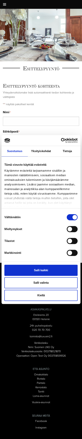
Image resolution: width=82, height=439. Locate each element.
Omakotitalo (41, 374)
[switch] (72, 229)
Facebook (41, 421)
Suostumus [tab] (15, 151)
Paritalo (41, 383)
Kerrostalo (41, 387)
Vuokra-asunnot (41, 402)
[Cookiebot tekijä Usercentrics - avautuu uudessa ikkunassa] (61, 140)
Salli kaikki (41, 270)
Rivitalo (41, 378)
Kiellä (41, 295)
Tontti (41, 391)
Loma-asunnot (41, 396)
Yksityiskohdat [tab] (41, 151)
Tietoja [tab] (67, 151)
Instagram (41, 427)
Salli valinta (41, 282)
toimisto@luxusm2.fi (41, 336)
